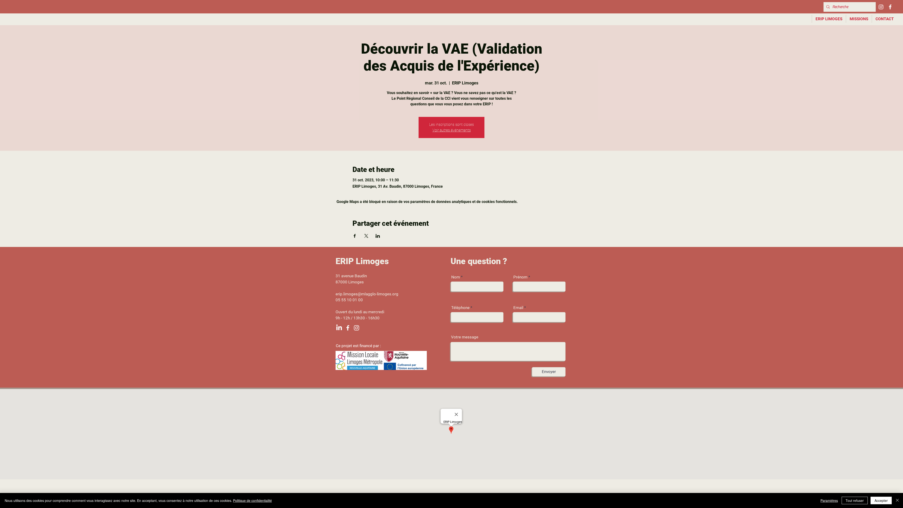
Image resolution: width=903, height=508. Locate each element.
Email (518, 308)
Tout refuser (855, 500)
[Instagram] (881, 7)
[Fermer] (897, 500)
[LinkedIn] (339, 327)
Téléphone (460, 308)
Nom (455, 277)
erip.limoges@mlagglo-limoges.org (367, 294)
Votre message (464, 337)
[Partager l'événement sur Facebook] (354, 236)
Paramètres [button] (829, 500)
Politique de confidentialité (252, 500)
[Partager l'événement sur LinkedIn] (378, 236)
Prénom (520, 277)
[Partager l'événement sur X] (366, 236)
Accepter (881, 500)
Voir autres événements (451, 130)
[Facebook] (890, 7)
